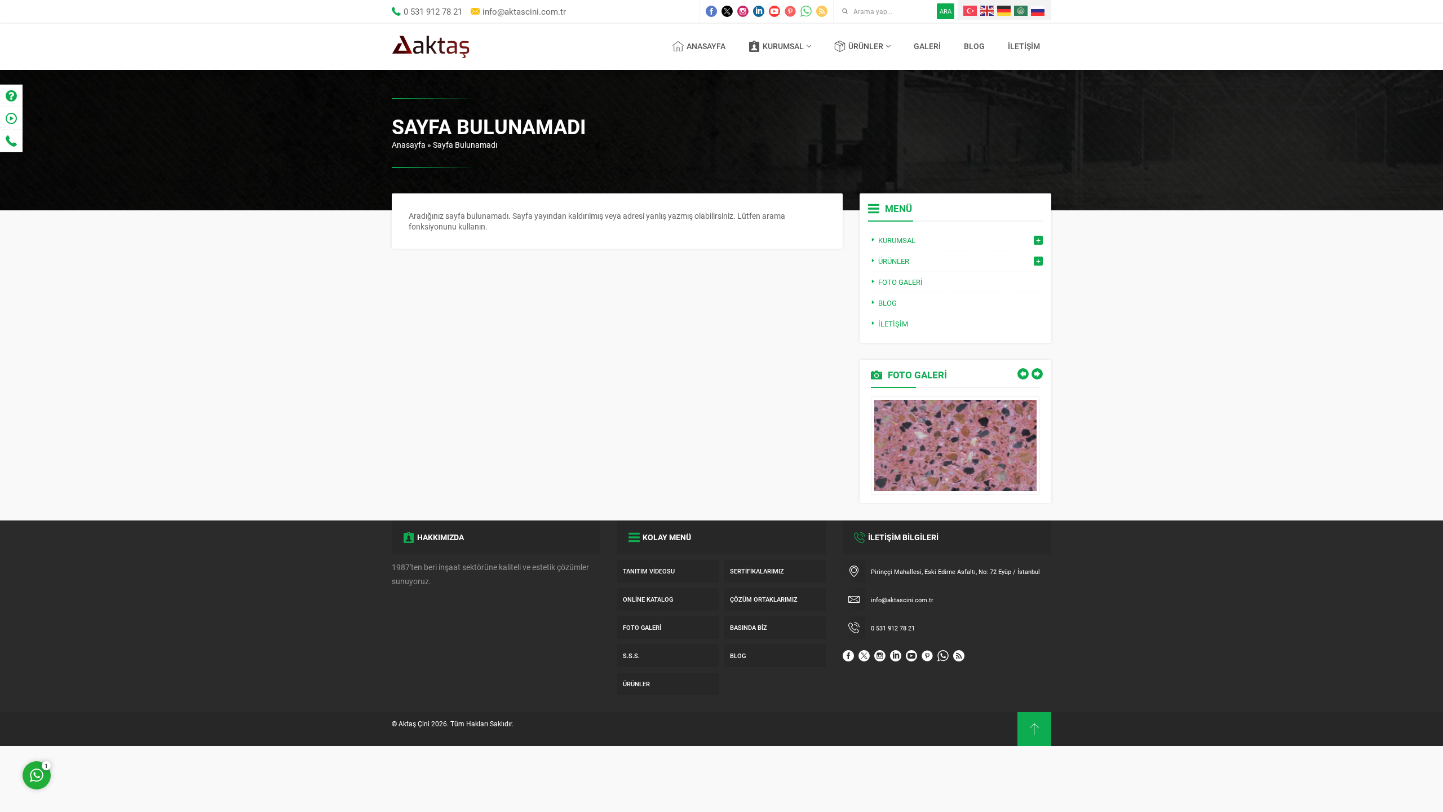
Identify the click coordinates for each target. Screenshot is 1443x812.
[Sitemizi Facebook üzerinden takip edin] (711, 11)
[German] (1004, 10)
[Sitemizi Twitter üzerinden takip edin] (727, 11)
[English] (987, 10)
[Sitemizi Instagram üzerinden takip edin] (743, 11)
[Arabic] (1021, 10)
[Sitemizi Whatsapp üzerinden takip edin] (806, 11)
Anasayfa (409, 144)
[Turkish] (970, 10)
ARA (945, 11)
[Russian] (1038, 10)
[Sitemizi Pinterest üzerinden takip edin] (790, 11)
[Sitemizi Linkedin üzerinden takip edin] (758, 11)
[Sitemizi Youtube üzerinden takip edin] (774, 11)
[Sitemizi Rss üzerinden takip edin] (821, 11)
